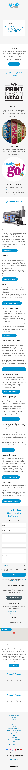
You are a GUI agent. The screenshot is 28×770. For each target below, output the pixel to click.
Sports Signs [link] (14, 735)
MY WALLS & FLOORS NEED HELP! (10, 391)
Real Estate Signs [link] (14, 732)
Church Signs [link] (14, 737)
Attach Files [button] (5, 565)
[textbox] (14, 525)
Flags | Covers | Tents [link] (14, 722)
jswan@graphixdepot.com (9, 189)
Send (14, 574)
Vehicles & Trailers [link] (14, 724)
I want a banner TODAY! (9, 250)
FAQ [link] (14, 741)
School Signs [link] (14, 733)
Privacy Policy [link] (23, 579)
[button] (3, 5)
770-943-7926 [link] (14, 23)
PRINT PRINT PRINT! (8, 450)
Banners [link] (14, 719)
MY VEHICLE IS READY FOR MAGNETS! (11, 303)
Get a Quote (14, 665)
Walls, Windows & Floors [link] (14, 728)
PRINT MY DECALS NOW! (9, 335)
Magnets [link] (14, 721)
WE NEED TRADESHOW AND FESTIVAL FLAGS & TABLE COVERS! (14, 369)
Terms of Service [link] (14, 580)
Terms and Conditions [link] (14, 744)
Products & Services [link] (14, 715)
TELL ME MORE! (14, 63)
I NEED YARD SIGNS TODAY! (9, 279)
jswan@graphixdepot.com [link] (14, 611)
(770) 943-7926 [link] (14, 613)
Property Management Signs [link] (14, 730)
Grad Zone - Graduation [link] (14, 739)
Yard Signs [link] (14, 717)
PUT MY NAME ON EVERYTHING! (10, 477)
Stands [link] (14, 726)
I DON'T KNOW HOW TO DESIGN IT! (11, 501)
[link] (14, 5)
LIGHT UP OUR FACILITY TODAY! (10, 418)
